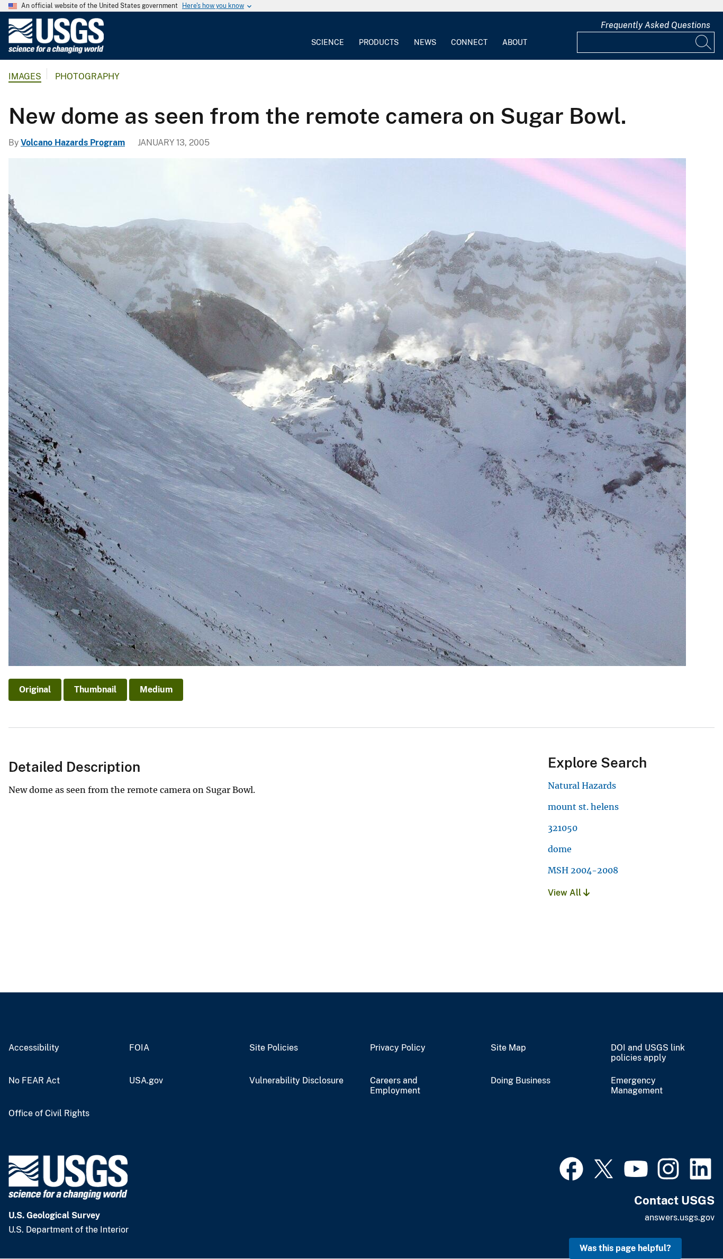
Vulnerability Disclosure (296, 1080)
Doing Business (520, 1080)
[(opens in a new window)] (571, 1167)
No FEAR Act (34, 1080)
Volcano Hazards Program (73, 143)
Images (24, 76)
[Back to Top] (684, 1220)
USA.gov (146, 1080)
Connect (469, 42)
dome (560, 849)
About (514, 42)
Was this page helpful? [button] (625, 1248)
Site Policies (273, 1048)
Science (327, 42)
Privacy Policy (398, 1048)
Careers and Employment (395, 1086)
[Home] (56, 51)
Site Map (508, 1048)
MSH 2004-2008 (583, 870)
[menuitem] (327, 36)
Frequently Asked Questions (655, 25)
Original (35, 690)
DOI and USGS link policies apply (648, 1053)
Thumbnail (95, 690)
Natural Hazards (582, 785)
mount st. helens (583, 806)
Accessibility (33, 1048)
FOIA (139, 1048)
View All (565, 893)
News (425, 42)
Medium (156, 690)
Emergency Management (637, 1086)
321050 (562, 828)
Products (379, 42)
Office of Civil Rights (48, 1113)
